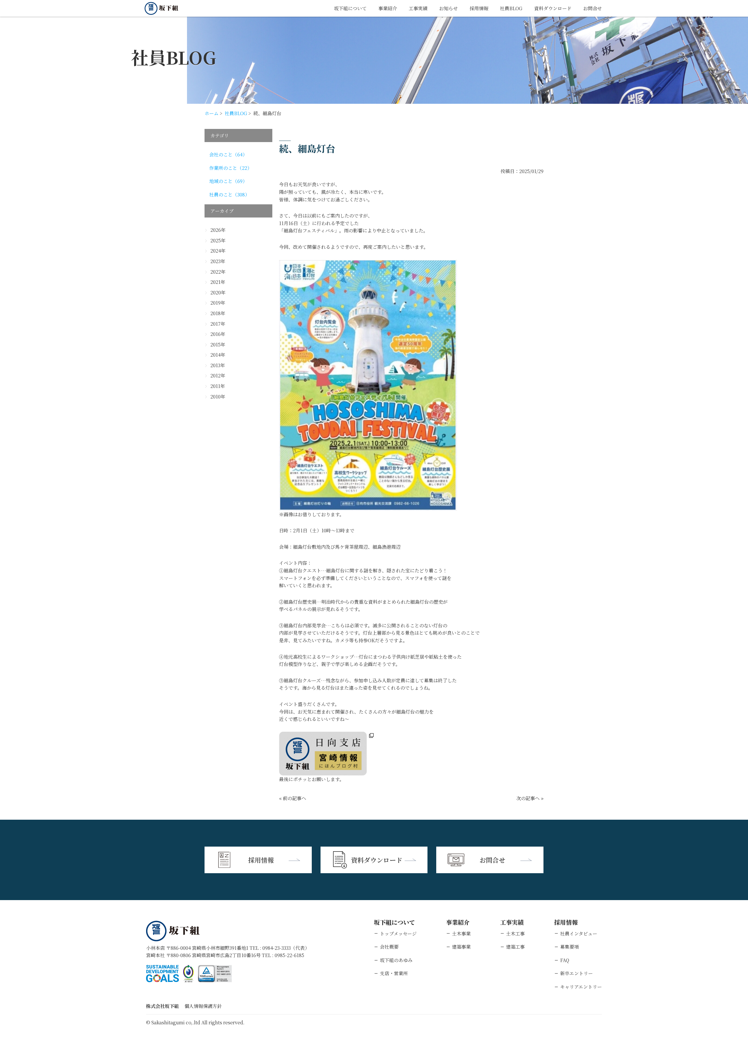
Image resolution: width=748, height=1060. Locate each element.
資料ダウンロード (553, 8)
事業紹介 (387, 8)
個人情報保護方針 (203, 1006)
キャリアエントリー (581, 986)
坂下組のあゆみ (396, 960)
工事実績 (418, 8)
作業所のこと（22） (230, 168)
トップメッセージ (398, 933)
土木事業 (461, 933)
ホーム (212, 113)
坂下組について (350, 8)
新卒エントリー (576, 973)
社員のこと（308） (229, 194)
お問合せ (592, 8)
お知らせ (448, 8)
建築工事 (515, 946)
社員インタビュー (578, 933)
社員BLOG (511, 8)
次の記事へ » (529, 798)
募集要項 (569, 946)
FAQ (564, 960)
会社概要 (389, 946)
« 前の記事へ (292, 798)
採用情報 (479, 8)
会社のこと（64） (228, 154)
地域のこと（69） (228, 181)
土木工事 (515, 933)
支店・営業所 (394, 973)
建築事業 (461, 946)
